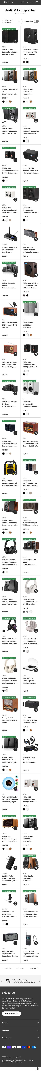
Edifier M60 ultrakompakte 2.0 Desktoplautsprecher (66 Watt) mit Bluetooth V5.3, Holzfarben (30, 483)
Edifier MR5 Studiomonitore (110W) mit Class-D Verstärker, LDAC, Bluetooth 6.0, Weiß (30, 799)
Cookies (31, 1060)
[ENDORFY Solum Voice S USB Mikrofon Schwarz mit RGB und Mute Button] (10, 898)
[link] (8, 968)
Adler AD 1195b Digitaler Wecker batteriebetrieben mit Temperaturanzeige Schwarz (10, 953)
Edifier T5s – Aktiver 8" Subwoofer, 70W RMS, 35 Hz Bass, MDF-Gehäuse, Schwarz (30, 52)
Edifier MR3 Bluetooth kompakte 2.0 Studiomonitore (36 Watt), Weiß (31, 131)
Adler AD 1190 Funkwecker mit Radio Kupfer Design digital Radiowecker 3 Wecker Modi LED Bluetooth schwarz (30, 249)
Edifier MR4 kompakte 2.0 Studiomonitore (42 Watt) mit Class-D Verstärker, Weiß (30, 404)
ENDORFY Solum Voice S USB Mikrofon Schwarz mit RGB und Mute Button (9, 914)
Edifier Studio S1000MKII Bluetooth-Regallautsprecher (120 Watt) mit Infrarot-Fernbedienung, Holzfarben (30, 878)
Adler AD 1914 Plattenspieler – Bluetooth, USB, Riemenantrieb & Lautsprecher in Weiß (29, 680)
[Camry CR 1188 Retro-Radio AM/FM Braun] (10, 704)
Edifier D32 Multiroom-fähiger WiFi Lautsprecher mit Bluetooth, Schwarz (30, 522)
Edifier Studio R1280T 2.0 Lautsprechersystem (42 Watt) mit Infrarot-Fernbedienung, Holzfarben (10, 91)
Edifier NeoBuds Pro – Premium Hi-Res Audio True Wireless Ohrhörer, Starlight (30, 641)
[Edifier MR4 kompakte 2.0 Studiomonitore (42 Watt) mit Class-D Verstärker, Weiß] (31, 388)
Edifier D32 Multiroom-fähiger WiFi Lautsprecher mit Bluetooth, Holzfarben (9, 838)
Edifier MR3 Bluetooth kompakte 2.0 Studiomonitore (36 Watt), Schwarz (10, 170)
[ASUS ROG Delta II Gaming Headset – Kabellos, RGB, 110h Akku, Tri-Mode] (10, 625)
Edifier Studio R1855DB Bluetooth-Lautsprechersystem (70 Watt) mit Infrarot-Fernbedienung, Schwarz (9, 601)
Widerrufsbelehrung (21, 1060)
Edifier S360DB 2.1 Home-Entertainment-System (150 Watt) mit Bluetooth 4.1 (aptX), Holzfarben (30, 562)
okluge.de (9, 1057)
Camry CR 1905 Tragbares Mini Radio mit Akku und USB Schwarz (31, 953)
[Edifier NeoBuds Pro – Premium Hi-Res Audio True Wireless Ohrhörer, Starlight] (31, 625)
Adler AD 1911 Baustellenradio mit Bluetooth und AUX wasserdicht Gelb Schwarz (9, 483)
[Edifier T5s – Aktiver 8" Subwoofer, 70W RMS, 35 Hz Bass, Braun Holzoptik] (31, 270)
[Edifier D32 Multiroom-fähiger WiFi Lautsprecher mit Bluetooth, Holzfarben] (10, 823)
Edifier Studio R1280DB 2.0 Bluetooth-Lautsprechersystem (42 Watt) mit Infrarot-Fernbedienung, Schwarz (30, 838)
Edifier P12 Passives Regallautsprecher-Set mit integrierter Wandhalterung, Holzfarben (30, 914)
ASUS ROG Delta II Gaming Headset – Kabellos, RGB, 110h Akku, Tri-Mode (9, 641)
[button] (32, 2)
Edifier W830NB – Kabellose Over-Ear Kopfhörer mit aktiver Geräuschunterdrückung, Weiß (31, 601)
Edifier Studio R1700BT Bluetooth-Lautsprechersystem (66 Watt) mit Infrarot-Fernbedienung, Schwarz (9, 759)
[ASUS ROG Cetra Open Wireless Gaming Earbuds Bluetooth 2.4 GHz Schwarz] (31, 744)
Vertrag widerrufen (11, 1013)
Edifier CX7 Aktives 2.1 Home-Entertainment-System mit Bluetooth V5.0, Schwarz (9, 404)
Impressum (18, 1062)
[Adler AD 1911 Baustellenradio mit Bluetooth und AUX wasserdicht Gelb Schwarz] (10, 467)
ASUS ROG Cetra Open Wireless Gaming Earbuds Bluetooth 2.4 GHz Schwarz (29, 759)
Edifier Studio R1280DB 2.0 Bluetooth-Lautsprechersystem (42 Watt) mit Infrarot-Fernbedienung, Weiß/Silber (30, 324)
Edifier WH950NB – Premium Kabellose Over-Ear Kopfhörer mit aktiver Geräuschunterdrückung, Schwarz (10, 562)
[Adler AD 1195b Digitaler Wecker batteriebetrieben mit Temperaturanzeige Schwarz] (10, 938)
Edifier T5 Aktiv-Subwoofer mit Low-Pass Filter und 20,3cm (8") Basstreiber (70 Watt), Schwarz (10, 52)
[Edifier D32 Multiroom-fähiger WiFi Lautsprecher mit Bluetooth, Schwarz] (31, 507)
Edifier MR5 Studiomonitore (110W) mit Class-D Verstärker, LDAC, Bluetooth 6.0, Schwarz (30, 364)
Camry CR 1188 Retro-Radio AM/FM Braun (9, 720)
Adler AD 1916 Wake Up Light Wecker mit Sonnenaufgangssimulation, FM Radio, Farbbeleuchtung (10, 799)
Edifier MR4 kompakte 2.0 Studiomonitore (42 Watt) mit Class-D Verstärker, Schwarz (30, 210)
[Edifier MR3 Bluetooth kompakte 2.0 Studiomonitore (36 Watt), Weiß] (31, 115)
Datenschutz (5, 1062)
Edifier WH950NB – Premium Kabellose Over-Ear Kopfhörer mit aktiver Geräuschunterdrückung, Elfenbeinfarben (10, 680)
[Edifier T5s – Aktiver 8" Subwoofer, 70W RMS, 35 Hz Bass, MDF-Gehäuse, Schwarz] (31, 36)
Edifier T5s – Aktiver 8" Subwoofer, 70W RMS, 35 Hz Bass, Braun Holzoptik (30, 285)
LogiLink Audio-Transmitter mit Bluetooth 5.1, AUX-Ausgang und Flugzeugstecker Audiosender (9, 878)
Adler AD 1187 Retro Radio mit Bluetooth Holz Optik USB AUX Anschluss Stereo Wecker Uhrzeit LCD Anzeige (30, 443)
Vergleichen (29, 21)
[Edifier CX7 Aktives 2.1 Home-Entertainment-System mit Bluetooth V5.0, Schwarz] (10, 388)
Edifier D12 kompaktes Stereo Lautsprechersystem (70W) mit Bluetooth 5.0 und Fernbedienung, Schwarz (30, 720)
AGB (12, 1062)
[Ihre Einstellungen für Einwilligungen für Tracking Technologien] (37, 1068)
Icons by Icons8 (16, 1057)
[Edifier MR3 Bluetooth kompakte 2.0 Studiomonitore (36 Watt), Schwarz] (10, 155)
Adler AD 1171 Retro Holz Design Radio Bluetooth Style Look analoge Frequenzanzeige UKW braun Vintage (9, 364)
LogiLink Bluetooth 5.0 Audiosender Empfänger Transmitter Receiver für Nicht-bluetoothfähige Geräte (9, 249)
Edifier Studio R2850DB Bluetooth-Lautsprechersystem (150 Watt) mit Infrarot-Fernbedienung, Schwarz (9, 131)
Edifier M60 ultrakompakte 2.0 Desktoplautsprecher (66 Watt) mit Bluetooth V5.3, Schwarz (10, 443)
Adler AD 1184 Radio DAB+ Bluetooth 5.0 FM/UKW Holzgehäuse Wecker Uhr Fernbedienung (10, 324)
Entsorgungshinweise (8, 1060)
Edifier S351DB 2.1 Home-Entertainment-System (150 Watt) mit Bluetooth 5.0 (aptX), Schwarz (9, 285)
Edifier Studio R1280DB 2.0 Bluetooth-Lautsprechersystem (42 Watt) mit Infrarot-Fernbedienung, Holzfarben (30, 91)
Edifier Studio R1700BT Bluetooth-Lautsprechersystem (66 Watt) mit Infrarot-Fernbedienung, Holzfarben (9, 522)
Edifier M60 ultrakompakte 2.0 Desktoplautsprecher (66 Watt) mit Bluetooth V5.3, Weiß (10, 210)
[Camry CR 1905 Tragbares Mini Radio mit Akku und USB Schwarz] (31, 938)
